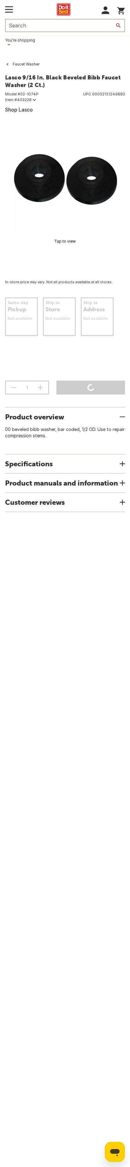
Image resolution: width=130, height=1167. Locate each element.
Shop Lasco (19, 109)
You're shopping (20, 40)
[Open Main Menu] (9, 9)
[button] (105, 10)
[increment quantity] (40, 387)
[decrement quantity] (13, 387)
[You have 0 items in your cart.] (121, 9)
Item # (18, 99)
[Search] (118, 25)
